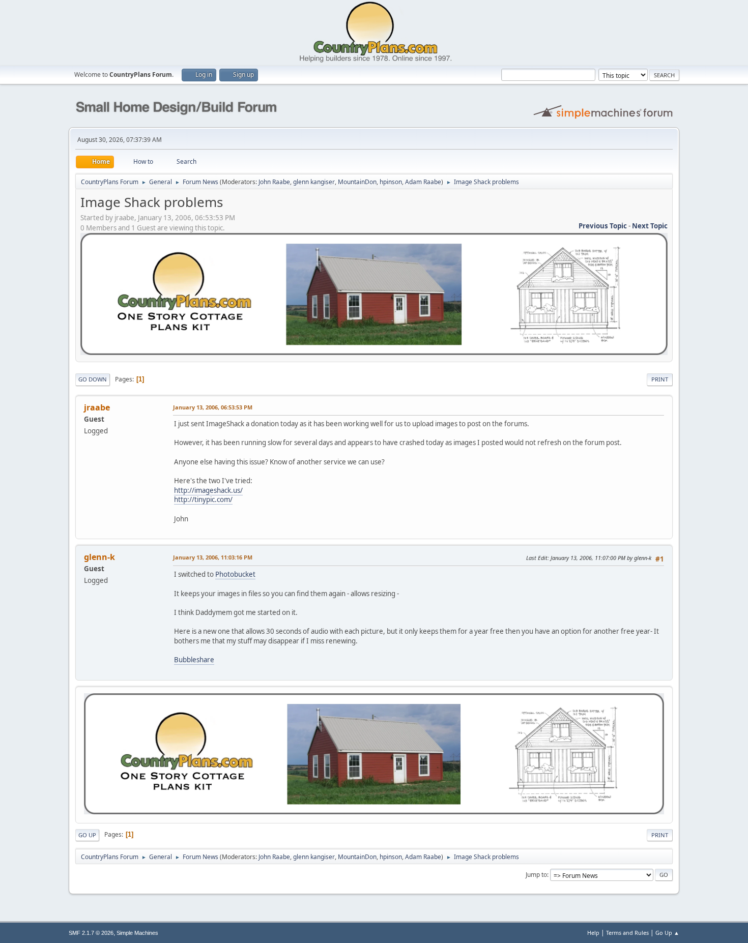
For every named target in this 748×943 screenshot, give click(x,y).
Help (593, 932)
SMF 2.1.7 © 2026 (91, 933)
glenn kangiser (314, 182)
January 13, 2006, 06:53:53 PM (212, 407)
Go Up (87, 835)
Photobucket (235, 574)
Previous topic (603, 225)
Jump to (536, 874)
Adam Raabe (423, 182)
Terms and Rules (627, 932)
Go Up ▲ (667, 932)
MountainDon (357, 182)
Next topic (650, 225)
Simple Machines (137, 933)
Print (659, 379)
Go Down (92, 379)
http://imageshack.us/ (208, 490)
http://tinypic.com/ (203, 499)
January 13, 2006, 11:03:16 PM (212, 557)
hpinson (391, 182)
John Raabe (274, 182)
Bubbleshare (194, 659)
